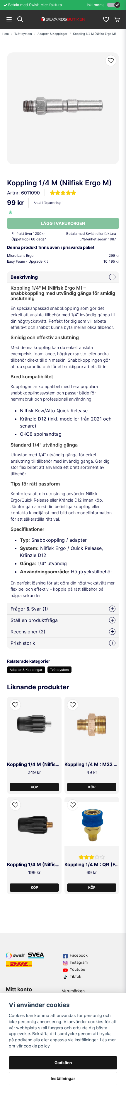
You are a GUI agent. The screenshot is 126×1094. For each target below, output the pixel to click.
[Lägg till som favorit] (105, 19)
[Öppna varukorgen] (116, 19)
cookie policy (37, 1045)
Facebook (79, 955)
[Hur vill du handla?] (113, 5)
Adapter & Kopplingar (52, 33)
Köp (34, 787)
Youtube (77, 969)
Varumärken (73, 990)
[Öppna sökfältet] (20, 19)
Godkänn (63, 1062)
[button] (110, 60)
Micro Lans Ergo (63, 255)
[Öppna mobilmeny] (9, 19)
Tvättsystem (23, 33)
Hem (5, 33)
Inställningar (63, 1078)
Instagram (79, 962)
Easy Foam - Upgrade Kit (63, 261)
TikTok (75, 976)
